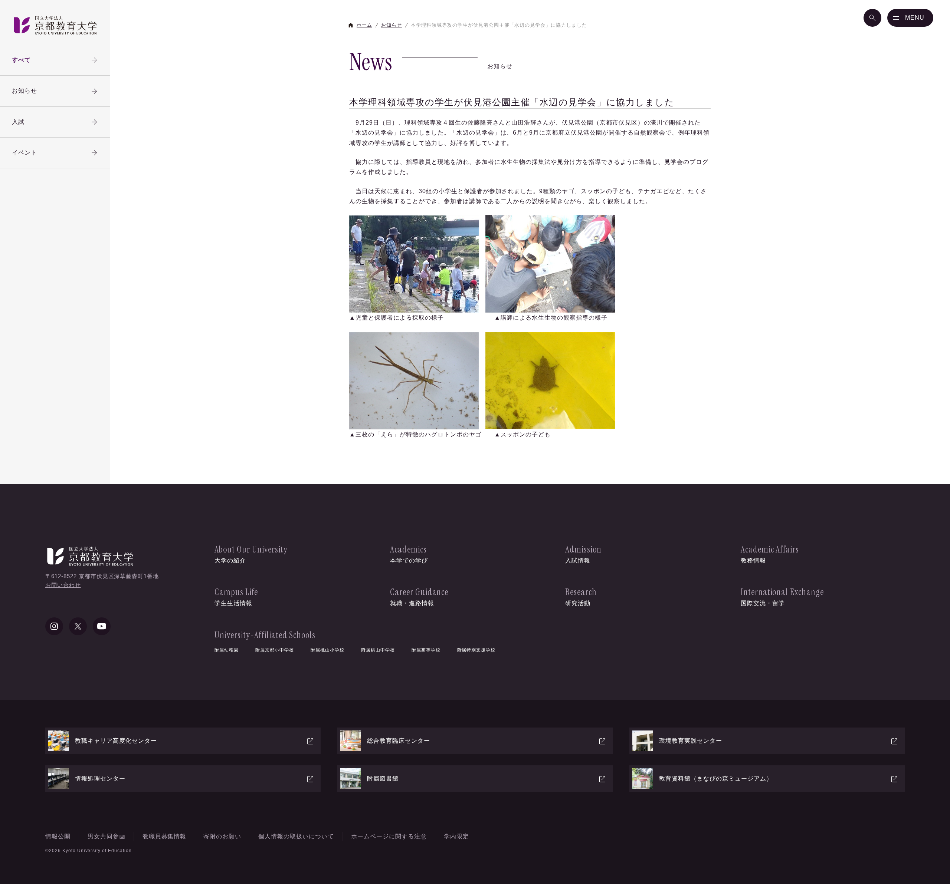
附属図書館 (383, 778)
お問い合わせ (63, 585)
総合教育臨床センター (398, 741)
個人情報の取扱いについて (296, 836)
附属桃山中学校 (378, 650)
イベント (24, 152)
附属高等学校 (426, 650)
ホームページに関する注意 (389, 836)
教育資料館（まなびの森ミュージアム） (716, 778)
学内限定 (456, 836)
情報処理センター (100, 778)
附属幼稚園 (226, 650)
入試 (18, 122)
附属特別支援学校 (476, 650)
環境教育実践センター (690, 741)
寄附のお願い (222, 836)
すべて (21, 60)
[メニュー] (910, 18)
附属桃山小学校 (327, 650)
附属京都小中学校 (274, 650)
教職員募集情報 (164, 836)
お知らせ (24, 91)
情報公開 (58, 836)
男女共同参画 (106, 836)
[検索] (872, 18)
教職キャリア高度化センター (116, 741)
